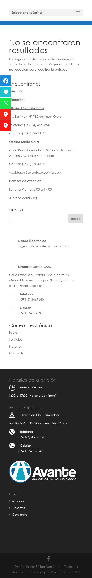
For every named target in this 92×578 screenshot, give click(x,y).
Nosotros (15, 346)
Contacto (16, 353)
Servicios (15, 339)
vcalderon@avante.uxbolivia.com (35, 172)
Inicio (13, 332)
